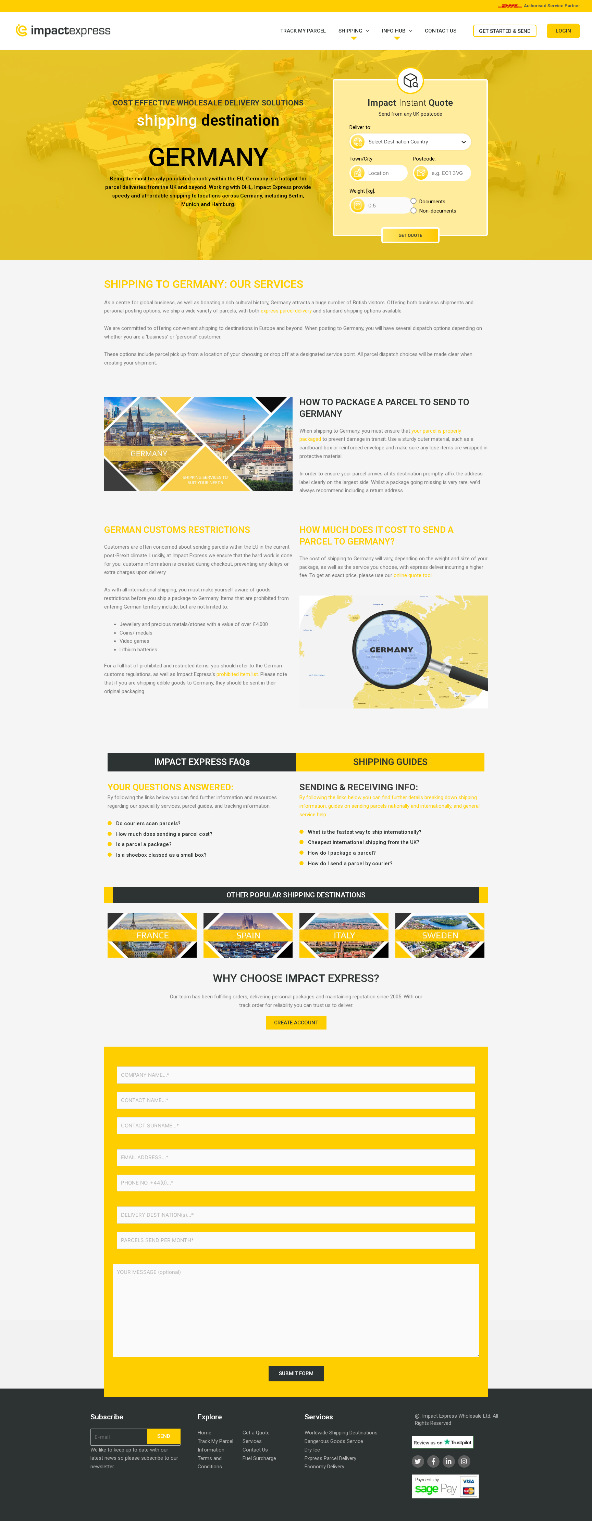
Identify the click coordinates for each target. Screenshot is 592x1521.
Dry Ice (312, 1450)
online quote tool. (413, 575)
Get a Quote (256, 1433)
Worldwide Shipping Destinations (341, 1433)
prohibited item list (237, 674)
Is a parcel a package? (144, 844)
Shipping (350, 31)
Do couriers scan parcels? (148, 823)
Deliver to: (360, 127)
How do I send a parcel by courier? (350, 863)
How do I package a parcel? (342, 853)
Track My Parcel (303, 31)
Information (211, 1450)
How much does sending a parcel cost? (164, 834)
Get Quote (410, 235)
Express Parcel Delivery (330, 1458)
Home (204, 1433)
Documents (432, 202)
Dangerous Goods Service (334, 1441)
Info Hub (394, 31)
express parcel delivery (286, 311)
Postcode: (424, 159)
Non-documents (437, 211)
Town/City (360, 159)
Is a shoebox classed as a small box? (162, 855)
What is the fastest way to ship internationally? (365, 832)
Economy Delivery (324, 1467)
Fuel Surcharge (259, 1458)
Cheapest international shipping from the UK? (363, 842)
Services (252, 1441)
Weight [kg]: (362, 191)
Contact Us (440, 31)
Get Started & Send (505, 31)
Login (563, 31)
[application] (365, 31)
